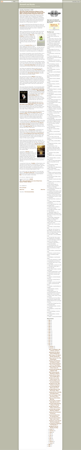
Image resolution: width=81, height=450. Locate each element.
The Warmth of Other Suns (29, 172)
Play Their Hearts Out (39, 143)
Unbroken (27, 151)
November (51, 347)
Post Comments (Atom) (29, 191)
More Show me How (35, 121)
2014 (49, 338)
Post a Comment (23, 187)
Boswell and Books (27, 4)
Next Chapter (22, 25)
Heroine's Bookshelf (26, 180)
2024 (49, 323)
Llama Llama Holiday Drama (36, 180)
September (51, 430)
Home (32, 189)
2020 (49, 329)
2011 (49, 343)
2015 (49, 337)
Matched (33, 76)
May (50, 436)
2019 (49, 331)
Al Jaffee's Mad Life (28, 126)
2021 (49, 328)
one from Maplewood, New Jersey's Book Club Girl (34, 133)
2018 (49, 332)
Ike (27, 114)
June (50, 435)
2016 (49, 335)
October (51, 429)
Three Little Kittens (38, 69)
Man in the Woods (40, 90)
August (50, 432)
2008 (49, 446)
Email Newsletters (53, 30)
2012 (49, 341)
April (50, 438)
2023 (49, 324)
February (51, 441)
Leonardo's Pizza (28, 45)
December (51, 346)
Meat (20, 174)
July (50, 433)
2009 (49, 444)
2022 (49, 326)
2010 (49, 344)
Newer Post (22, 189)
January (51, 443)
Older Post (43, 189)
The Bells (33, 163)
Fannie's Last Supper (26, 123)
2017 (49, 334)
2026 (49, 320)
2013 (49, 340)
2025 (49, 321)
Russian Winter (32, 129)
